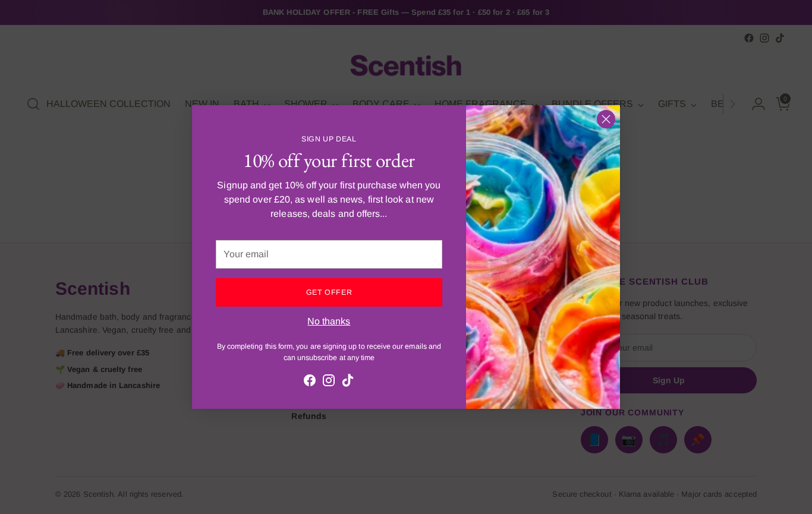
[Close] (606, 119)
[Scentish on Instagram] (329, 382)
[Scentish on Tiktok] (348, 382)
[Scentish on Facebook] (310, 382)
